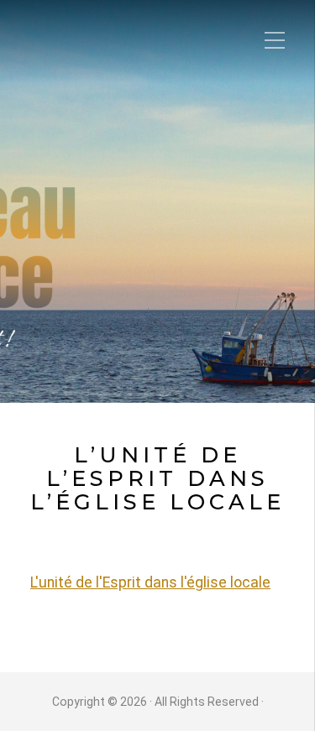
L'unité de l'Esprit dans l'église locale (150, 582)
